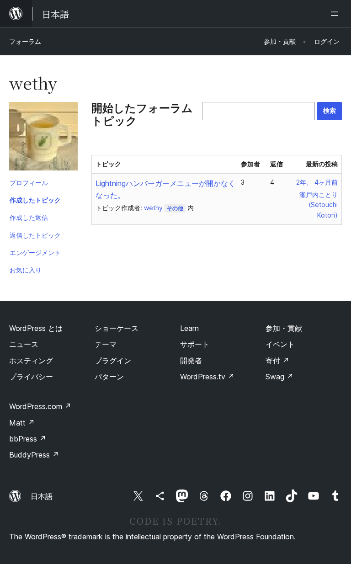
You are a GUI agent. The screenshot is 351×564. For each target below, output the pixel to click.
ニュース (23, 344)
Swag (279, 376)
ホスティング (31, 360)
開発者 (191, 360)
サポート (194, 344)
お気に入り (26, 270)
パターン (109, 376)
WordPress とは (36, 328)
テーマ (106, 344)
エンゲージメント (35, 252)
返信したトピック (35, 235)
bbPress (27, 438)
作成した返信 (29, 217)
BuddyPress (34, 454)
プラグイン (113, 360)
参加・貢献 (284, 328)
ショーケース (116, 328)
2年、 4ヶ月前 (317, 182)
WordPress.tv (207, 376)
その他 (175, 208)
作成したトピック (35, 200)
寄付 (277, 360)
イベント (280, 344)
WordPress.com (40, 406)
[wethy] (43, 138)
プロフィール (29, 182)
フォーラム (25, 41)
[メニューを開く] (336, 13)
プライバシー (31, 376)
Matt (22, 422)
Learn (189, 328)
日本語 (42, 496)
